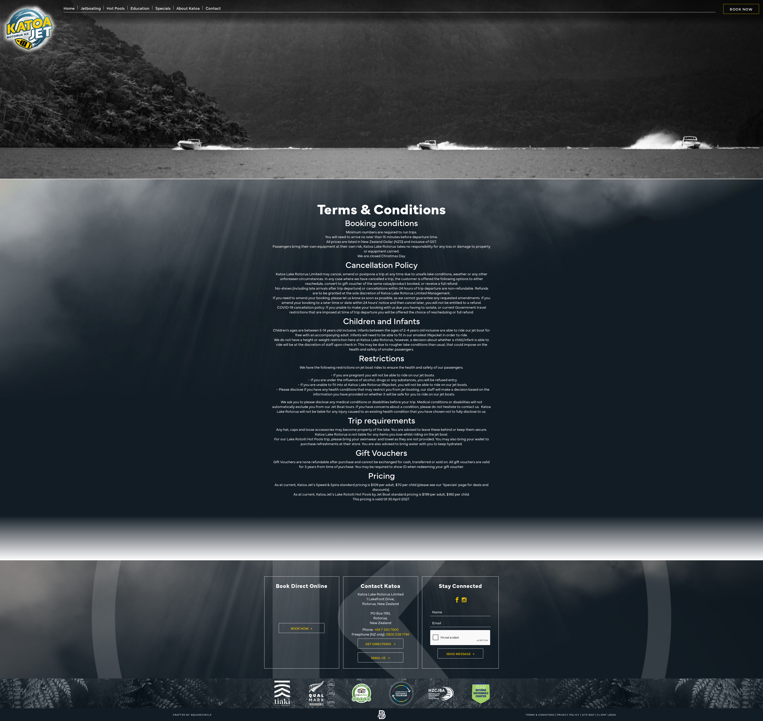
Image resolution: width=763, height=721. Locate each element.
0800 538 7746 (397, 634)
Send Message (458, 653)
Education (140, 8)
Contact (213, 8)
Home (69, 8)
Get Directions (378, 644)
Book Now (741, 9)
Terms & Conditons (540, 714)
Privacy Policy (568, 714)
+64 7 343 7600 (386, 629)
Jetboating (91, 8)
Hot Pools (116, 8)
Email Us (378, 657)
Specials (162, 8)
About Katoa (188, 8)
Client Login (606, 714)
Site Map (588, 714)
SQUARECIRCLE (201, 714)
